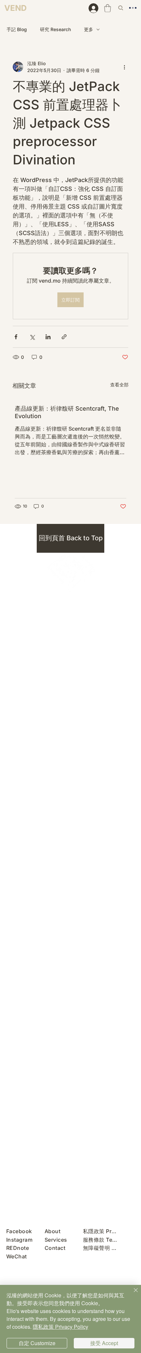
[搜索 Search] (121, 7)
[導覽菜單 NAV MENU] (134, 7)
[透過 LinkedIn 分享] (48, 337)
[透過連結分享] (64, 337)
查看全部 (119, 384)
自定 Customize (37, 1343)
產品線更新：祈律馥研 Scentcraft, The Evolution (67, 412)
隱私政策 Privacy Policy (60, 1326)
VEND (15, 8)
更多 (88, 29)
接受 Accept (104, 1343)
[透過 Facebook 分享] (16, 337)
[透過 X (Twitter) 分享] (32, 337)
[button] (107, 8)
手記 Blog (17, 29)
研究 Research (55, 29)
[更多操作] (124, 67)
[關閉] (132, 1294)
